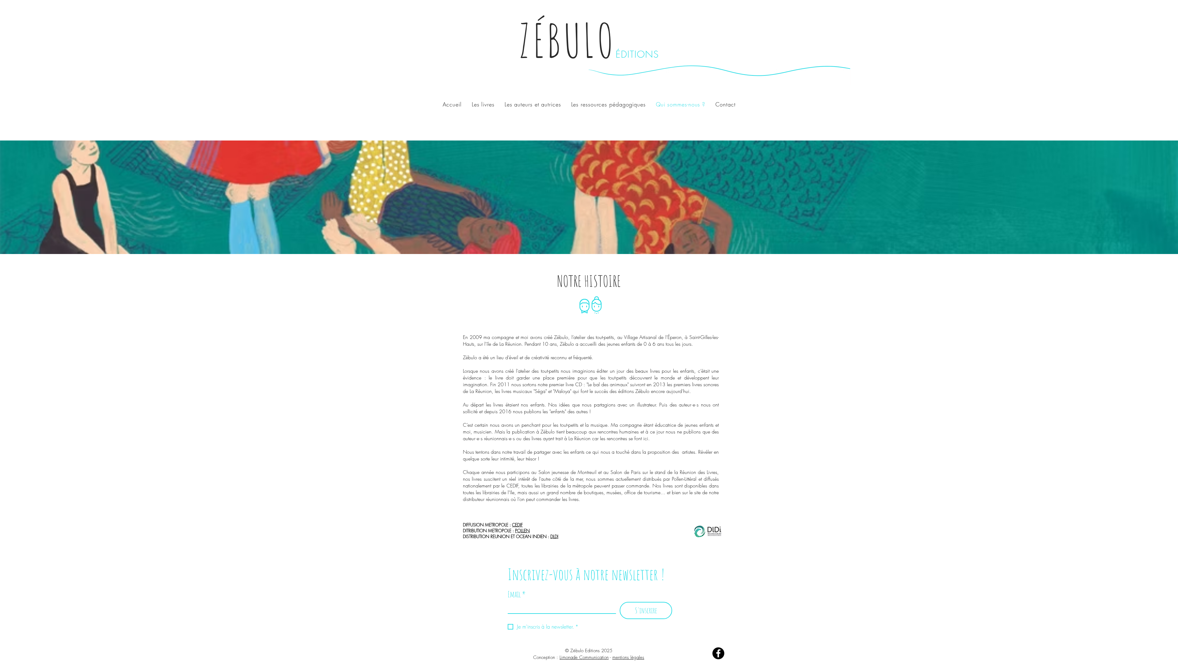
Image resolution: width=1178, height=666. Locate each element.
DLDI (554, 536)
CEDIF (517, 525)
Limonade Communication (584, 657)
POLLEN (522, 530)
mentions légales (628, 657)
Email (517, 594)
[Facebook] (718, 653)
